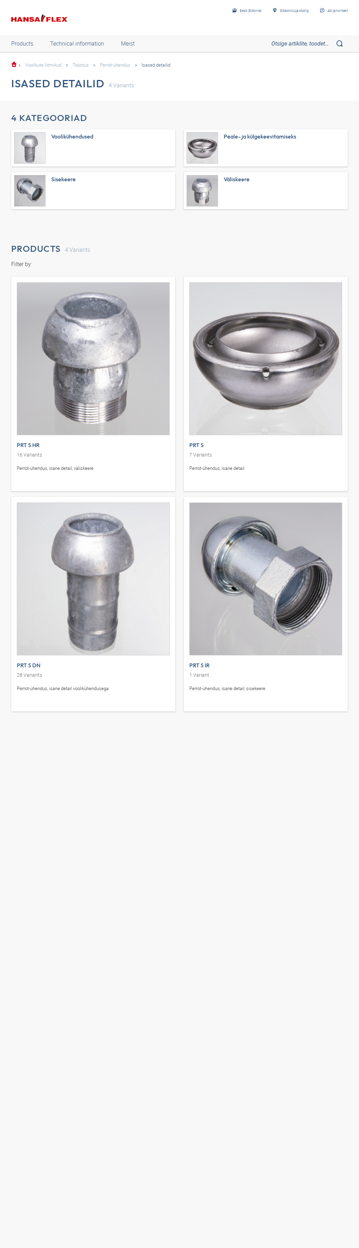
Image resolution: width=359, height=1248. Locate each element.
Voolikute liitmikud (43, 65)
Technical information (77, 43)
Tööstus (81, 65)
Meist (128, 43)
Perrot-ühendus (115, 65)
